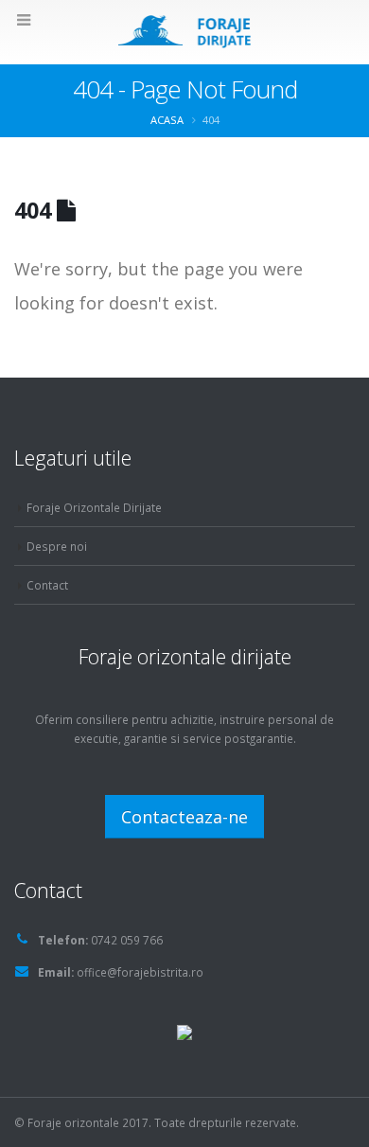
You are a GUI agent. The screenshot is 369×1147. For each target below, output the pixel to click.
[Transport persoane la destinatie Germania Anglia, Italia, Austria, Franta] (184, 1030)
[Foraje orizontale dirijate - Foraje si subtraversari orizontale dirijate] (185, 31)
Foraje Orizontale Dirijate (94, 507)
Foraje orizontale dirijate (185, 656)
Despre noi (56, 546)
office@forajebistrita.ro (140, 971)
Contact (47, 584)
